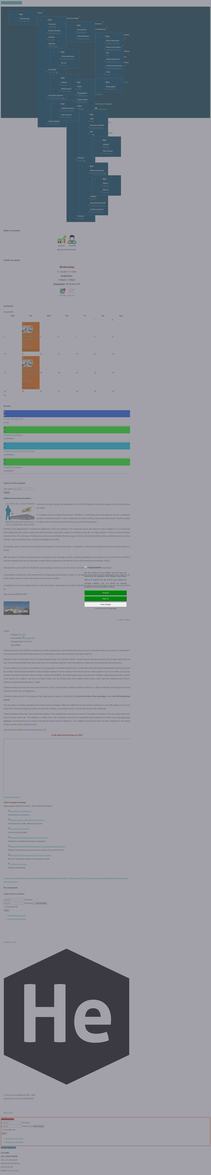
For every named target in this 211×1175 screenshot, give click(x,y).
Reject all (105, 598)
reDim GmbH (112, 608)
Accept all (105, 593)
